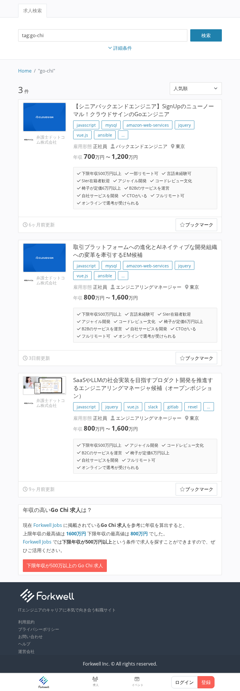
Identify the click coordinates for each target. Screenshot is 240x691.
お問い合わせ (30, 636)
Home (25, 71)
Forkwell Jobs (47, 525)
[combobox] (102, 35)
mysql (111, 125)
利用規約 (26, 622)
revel (193, 407)
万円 (76, 533)
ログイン (184, 682)
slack (153, 407)
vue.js (82, 135)
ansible (105, 135)
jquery (184, 125)
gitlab (173, 407)
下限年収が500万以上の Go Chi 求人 (65, 565)
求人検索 (32, 10)
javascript (86, 125)
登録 (206, 682)
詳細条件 (122, 48)
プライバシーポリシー (38, 629)
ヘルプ (24, 644)
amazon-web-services (147, 125)
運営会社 (26, 651)
